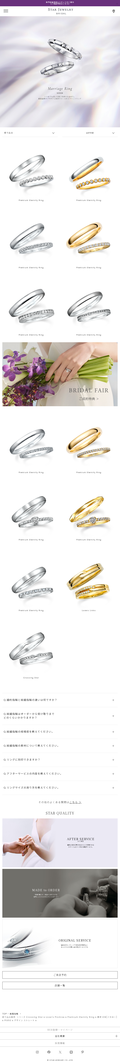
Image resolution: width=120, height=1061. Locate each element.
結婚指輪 (14, 1013)
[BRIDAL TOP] (60, 13)
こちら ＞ (75, 802)
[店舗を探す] (114, 11)
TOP (4, 1013)
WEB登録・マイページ (60, 1029)
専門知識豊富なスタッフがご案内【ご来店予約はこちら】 (60, 3)
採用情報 (60, 1043)
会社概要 (60, 1036)
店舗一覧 (60, 985)
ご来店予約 (60, 975)
